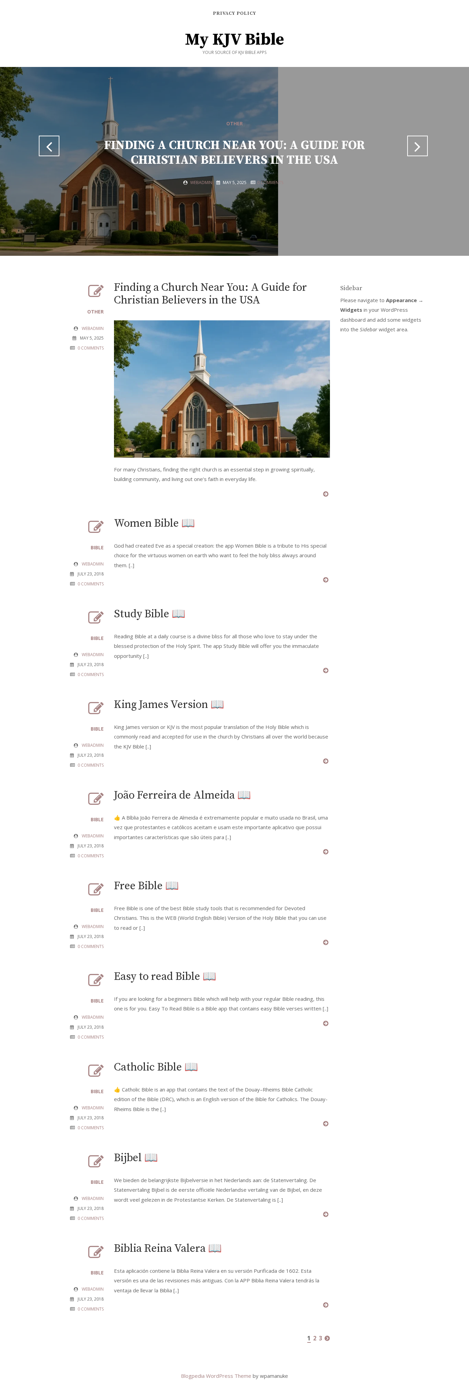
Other (234, 123)
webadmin (201, 182)
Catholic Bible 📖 (156, 1067)
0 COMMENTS (270, 182)
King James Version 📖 (169, 705)
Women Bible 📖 (154, 523)
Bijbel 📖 (136, 1158)
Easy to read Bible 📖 (165, 977)
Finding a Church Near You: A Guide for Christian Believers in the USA (234, 153)
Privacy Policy (234, 13)
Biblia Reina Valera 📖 (168, 1249)
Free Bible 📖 (146, 886)
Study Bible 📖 (149, 614)
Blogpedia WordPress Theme (217, 1375)
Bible (97, 547)
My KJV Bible (234, 40)
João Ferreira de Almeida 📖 (182, 795)
